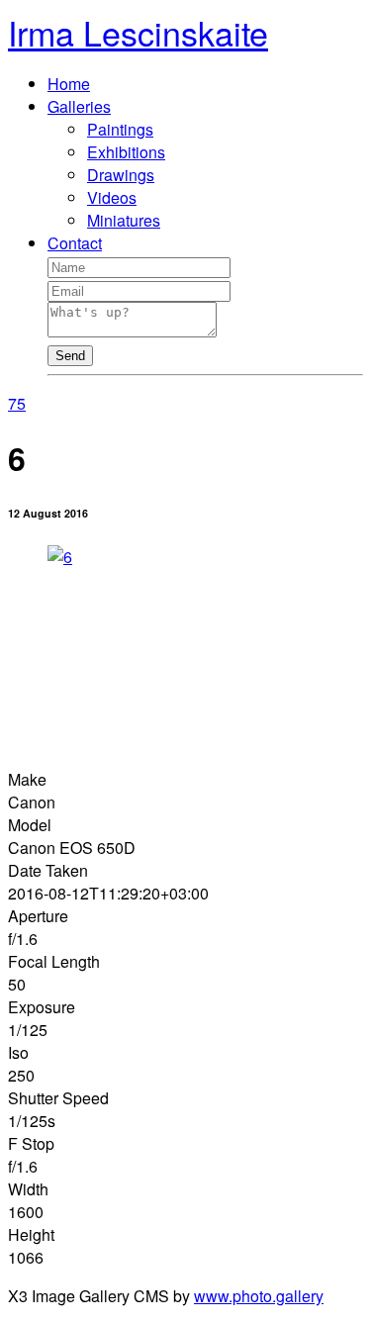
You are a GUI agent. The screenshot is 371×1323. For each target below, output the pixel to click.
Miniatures (123, 220)
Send (70, 355)
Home (68, 83)
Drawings (120, 174)
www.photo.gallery (259, 1295)
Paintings (120, 129)
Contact (74, 243)
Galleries (79, 106)
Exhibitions (126, 152)
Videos (112, 197)
